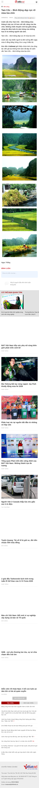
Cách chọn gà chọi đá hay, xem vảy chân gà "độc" (16, 736)
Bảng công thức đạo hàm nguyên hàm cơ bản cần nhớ (18, 706)
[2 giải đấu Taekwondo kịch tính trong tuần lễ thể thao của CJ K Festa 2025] (19, 564)
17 (13, 721)
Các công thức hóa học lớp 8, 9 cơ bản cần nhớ (15, 741)
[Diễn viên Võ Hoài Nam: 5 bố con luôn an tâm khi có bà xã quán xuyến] (19, 674)
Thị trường (5, 507)
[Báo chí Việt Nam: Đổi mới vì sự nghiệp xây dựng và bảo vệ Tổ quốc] (19, 601)
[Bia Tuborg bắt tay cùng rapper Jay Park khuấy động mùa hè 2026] (19, 369)
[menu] (2, 2)
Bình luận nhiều (28, 703)
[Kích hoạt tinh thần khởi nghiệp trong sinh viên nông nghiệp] (12, 302)
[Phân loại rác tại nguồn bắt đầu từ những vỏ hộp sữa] (19, 408)
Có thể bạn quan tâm (11, 292)
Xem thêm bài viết (19, 698)
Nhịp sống (4, 351)
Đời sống (6, 6)
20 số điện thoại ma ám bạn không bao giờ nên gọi (16, 725)
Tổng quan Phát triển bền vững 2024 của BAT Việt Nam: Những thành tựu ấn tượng (18, 463)
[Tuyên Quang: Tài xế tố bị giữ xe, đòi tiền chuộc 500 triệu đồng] (19, 525)
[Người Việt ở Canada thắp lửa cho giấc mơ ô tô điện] (19, 487)
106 (33, 741)
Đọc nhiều (10, 703)
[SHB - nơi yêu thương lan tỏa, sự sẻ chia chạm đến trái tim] (19, 637)
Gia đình (4, 694)
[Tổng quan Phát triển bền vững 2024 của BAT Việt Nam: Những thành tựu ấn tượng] (19, 446)
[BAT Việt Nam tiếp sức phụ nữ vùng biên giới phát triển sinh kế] (19, 330)
